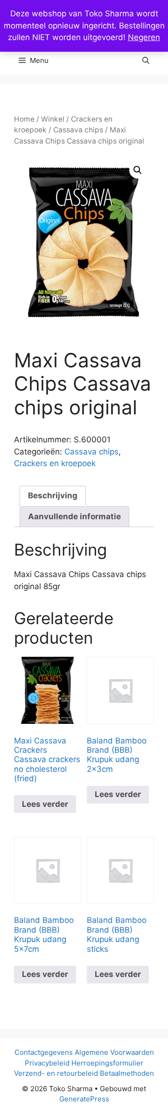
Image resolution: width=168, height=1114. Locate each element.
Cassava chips (78, 129)
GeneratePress (84, 1098)
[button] (146, 61)
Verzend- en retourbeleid (56, 1073)
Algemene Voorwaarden (114, 1052)
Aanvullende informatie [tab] (74, 516)
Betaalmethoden (127, 1073)
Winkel (52, 119)
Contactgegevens (43, 1052)
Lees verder (45, 804)
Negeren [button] (144, 37)
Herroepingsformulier (107, 1063)
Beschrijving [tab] (52, 495)
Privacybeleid (47, 1063)
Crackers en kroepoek (55, 463)
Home (24, 119)
